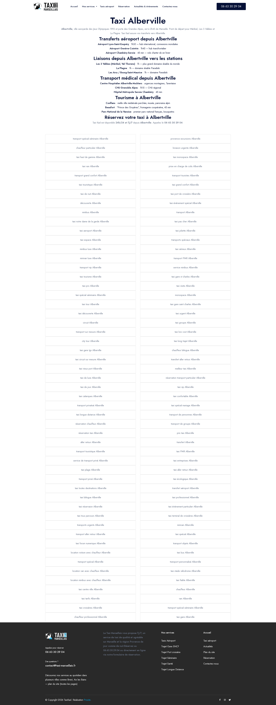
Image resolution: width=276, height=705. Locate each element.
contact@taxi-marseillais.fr (60, 665)
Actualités (208, 646)
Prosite (87, 700)
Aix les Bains (80, 679)
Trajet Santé (167, 663)
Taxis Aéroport (168, 640)
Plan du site (209, 652)
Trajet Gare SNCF (170, 646)
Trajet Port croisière (170, 652)
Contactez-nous (211, 663)
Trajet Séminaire (169, 658)
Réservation (209, 658)
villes (56, 679)
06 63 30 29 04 (231, 6)
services (65, 675)
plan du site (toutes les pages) (62, 684)
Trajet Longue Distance (172, 669)
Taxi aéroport (209, 640)
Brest (69, 679)
